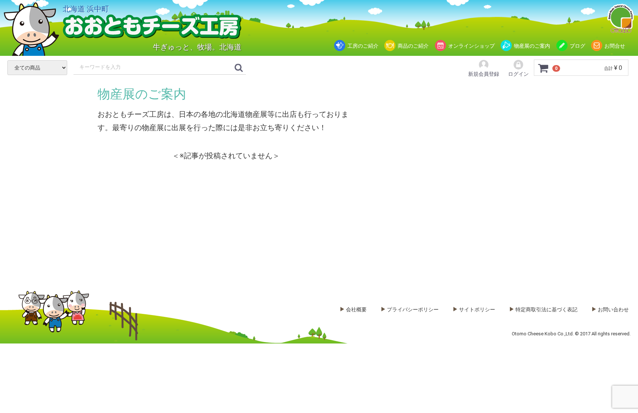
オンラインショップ (471, 46)
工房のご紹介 (362, 46)
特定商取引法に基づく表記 (546, 309)
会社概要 (356, 309)
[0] (543, 68)
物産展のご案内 (532, 46)
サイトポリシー (477, 309)
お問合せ (614, 46)
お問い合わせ (613, 309)
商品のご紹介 (413, 46)
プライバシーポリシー (413, 309)
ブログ (577, 46)
